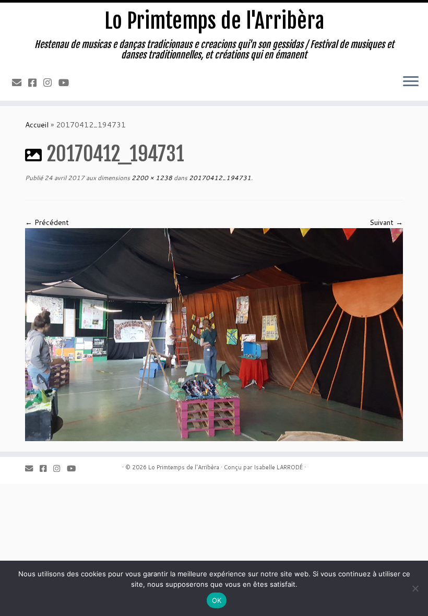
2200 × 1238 (151, 177)
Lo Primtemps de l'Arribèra (214, 20)
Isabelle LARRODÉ (278, 467)
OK (217, 600)
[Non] (415, 588)
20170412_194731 (219, 177)
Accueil (37, 125)
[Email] (20, 82)
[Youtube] (67, 82)
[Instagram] (50, 82)
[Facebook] (35, 82)
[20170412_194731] (214, 333)
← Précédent (47, 222)
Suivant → (386, 222)
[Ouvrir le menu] (411, 82)
